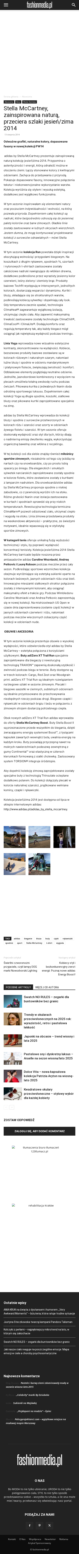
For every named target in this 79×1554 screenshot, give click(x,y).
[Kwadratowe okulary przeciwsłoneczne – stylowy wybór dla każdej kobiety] (13, 1093)
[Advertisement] (39, 53)
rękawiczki (68, 938)
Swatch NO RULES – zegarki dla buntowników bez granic (37, 1341)
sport (19, 943)
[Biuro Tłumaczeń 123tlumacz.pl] (39, 1169)
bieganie (28, 938)
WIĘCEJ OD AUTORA (47, 987)
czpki (56, 938)
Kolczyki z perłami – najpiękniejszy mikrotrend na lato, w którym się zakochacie (36, 1331)
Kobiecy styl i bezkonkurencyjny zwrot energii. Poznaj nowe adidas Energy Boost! (58, 968)
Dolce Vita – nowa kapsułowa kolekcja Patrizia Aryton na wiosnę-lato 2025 (48, 1076)
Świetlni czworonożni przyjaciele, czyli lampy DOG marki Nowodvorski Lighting (20, 966)
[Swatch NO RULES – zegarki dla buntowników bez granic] (13, 1001)
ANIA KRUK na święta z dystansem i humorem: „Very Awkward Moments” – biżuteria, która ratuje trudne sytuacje (39, 1311)
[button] (6, 5)
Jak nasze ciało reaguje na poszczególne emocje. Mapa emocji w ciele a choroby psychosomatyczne (36, 1351)
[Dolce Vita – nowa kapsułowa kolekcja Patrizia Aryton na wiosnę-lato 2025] (13, 1076)
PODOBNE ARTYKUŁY (18, 987)
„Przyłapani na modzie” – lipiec (34, 1411)
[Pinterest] (39, 1525)
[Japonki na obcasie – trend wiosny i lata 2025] (13, 1040)
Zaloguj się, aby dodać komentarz (40, 1131)
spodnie (9, 943)
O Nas (22, 1539)
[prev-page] (6, 1107)
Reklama (63, 1539)
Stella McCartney (34, 943)
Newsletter (50, 1539)
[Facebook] (29, 1525)
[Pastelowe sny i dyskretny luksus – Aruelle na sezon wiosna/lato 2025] (13, 1058)
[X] (49, 1525)
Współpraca (35, 1539)
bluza (38, 938)
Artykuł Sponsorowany (39, 1543)
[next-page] (12, 1107)
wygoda (60, 943)
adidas (17, 938)
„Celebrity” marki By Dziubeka (32, 1395)
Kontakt (12, 1539)
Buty (18, 102)
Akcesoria (27, 96)
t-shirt (49, 943)
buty (47, 938)
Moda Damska (29, 102)
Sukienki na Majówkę (25, 1403)
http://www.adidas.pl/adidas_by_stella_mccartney (35, 809)
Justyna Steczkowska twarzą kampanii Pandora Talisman (38, 1322)
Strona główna (11, 96)
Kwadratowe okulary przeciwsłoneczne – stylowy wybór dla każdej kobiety (49, 1094)
